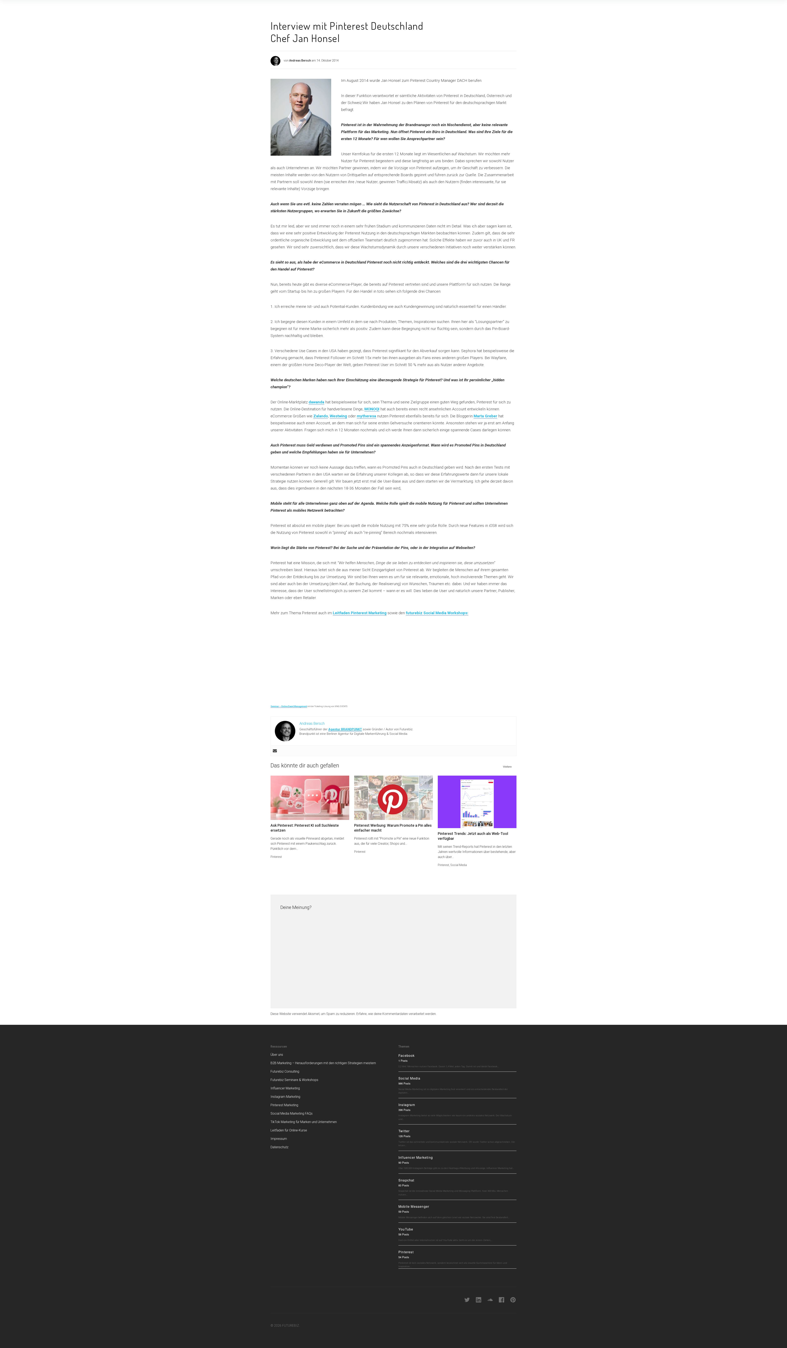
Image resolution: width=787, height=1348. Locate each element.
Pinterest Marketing (284, 1105)
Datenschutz (279, 1147)
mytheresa (366, 416)
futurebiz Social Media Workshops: (437, 613)
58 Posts (403, 1234)
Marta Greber (485, 416)
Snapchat (406, 1180)
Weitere (507, 766)
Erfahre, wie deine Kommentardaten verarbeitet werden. (396, 1014)
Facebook (406, 1055)
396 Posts (404, 1110)
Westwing (338, 416)
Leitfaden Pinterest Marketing (360, 613)
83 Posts (403, 1185)
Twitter (403, 1131)
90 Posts (403, 1162)
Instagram (406, 1104)
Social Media (458, 865)
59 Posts (403, 1211)
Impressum (279, 1139)
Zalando (320, 416)
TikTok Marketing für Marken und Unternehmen (304, 1122)
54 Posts (403, 1257)
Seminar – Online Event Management (289, 706)
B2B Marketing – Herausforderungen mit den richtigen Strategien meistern (323, 1063)
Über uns (277, 1055)
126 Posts (404, 1136)
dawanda (316, 402)
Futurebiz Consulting (285, 1071)
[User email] (275, 751)
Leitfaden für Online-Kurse (289, 1130)
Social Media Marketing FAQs (292, 1113)
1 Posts (403, 1061)
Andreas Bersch (300, 60)
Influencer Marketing (285, 1088)
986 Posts (404, 1083)
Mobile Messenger (413, 1206)
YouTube (405, 1229)
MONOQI (371, 409)
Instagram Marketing (285, 1097)
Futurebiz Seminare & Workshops (294, 1080)
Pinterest (276, 856)
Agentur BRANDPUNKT (345, 729)
